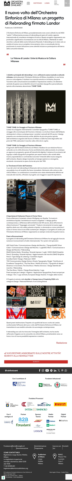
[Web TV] (21, 3)
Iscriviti (36, 362)
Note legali (52, 472)
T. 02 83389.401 (9, 466)
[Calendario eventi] (28, 3)
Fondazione (8, 446)
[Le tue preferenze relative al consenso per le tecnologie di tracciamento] (3, 477)
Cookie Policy (64, 472)
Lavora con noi (57, 447)
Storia (14, 446)
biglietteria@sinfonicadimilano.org (16, 468)
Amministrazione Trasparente (40, 447)
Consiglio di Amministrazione (22, 447)
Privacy (58, 472)
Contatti (65, 446)
